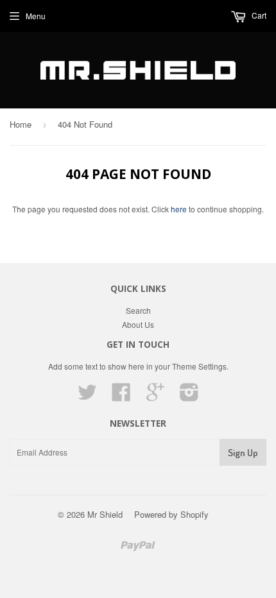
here (179, 208)
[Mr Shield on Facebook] (121, 396)
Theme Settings (199, 366)
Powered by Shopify (171, 514)
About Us (138, 324)
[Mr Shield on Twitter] (87, 396)
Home (20, 124)
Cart (258, 15)
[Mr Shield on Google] (155, 396)
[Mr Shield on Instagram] (189, 396)
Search (138, 310)
